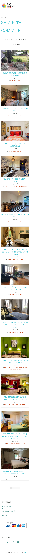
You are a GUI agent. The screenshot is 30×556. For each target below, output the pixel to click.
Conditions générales (9, 511)
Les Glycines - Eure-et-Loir (16, 80)
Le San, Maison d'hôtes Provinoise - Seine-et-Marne (15, 115)
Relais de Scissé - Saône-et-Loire (16, 332)
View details (15, 59)
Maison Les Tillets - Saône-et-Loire (16, 479)
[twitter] (8, 542)
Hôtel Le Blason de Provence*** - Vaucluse (15, 443)
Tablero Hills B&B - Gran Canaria (16, 151)
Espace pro (6, 515)
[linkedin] (18, 542)
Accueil (3, 16)
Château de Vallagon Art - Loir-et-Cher (16, 259)
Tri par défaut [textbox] (17, 44)
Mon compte (6, 506)
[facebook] (3, 542)
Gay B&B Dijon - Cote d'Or (16, 294)
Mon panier (6, 509)
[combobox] (20, 44)
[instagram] (13, 542)
